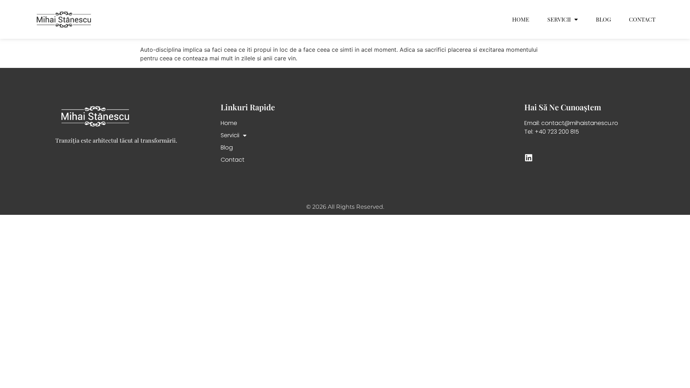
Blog (603, 19)
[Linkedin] (528, 158)
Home (520, 19)
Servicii (559, 19)
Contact (642, 19)
